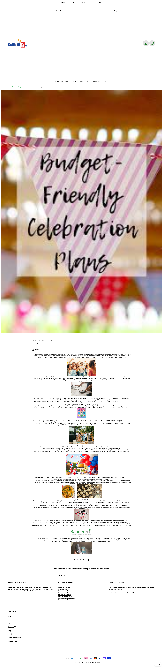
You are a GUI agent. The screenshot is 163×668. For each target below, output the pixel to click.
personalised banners (119, 523)
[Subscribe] (103, 576)
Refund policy (13, 641)
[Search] (116, 11)
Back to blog (83, 559)
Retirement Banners (64, 594)
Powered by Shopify (94, 662)
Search (10, 616)
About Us (11, 620)
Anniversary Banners (65, 600)
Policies (10, 634)
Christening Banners (65, 596)
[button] (62, 81)
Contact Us (11, 627)
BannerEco (84, 662)
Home (9, 87)
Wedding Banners (64, 589)
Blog (9, 630)
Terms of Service (14, 638)
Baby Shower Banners (65, 593)
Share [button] (37, 350)
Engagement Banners (65, 591)
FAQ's (9, 623)
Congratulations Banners (66, 598)
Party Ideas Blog (16, 87)
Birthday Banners (64, 587)
